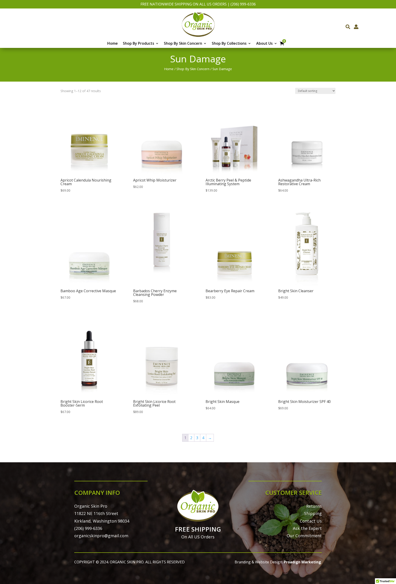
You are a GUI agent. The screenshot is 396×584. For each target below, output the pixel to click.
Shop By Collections (229, 44)
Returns (314, 506)
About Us (264, 44)
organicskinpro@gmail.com (101, 535)
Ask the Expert (307, 528)
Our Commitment (304, 535)
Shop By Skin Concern (183, 44)
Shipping (313, 513)
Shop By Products (138, 44)
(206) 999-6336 (243, 4)
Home (112, 44)
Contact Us (311, 521)
